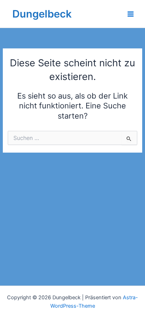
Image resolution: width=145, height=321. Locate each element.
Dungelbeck (42, 14)
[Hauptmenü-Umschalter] (130, 14)
